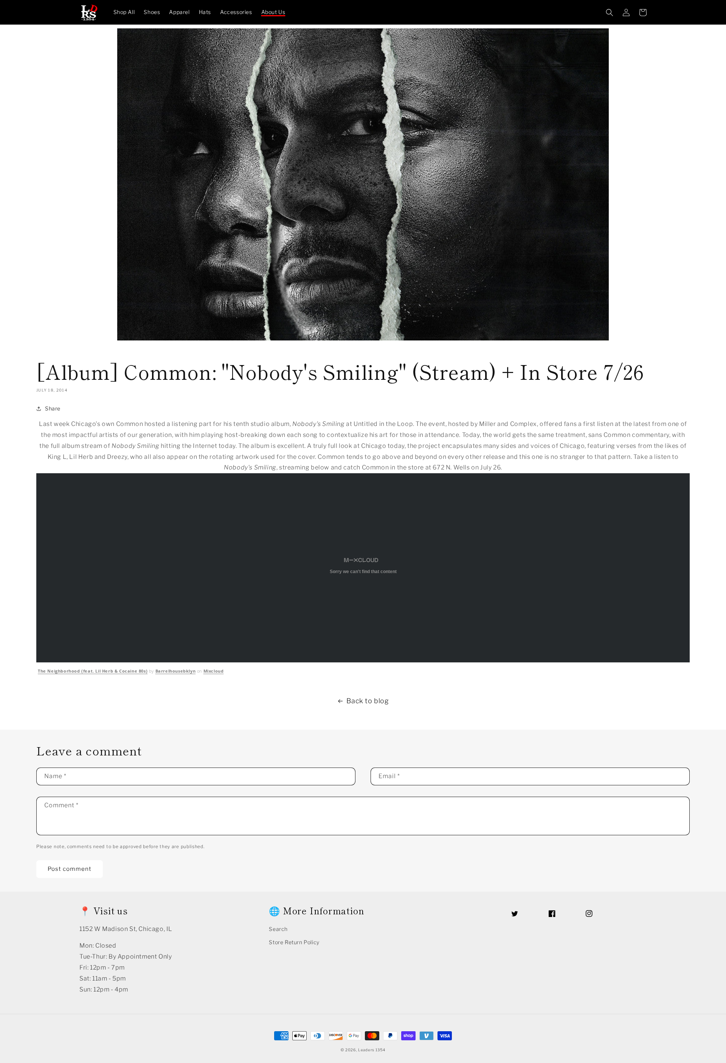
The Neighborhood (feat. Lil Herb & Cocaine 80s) (92, 671)
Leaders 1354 (371, 1049)
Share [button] (52, 408)
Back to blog (367, 701)
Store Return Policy (294, 942)
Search (278, 929)
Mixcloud (213, 671)
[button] (609, 12)
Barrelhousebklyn (175, 671)
